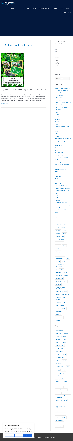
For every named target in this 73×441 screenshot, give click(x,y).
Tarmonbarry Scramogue (61, 202)
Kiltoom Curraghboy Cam (61, 157)
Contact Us (65, 12)
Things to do (58, 207)
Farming (57, 136)
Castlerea (57, 119)
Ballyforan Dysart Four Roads (62, 107)
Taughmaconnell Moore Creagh (63, 205)
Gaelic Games (58, 145)
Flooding (64, 252)
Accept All (27, 435)
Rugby (56, 193)
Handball (57, 148)
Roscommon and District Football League (61, 288)
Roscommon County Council (62, 294)
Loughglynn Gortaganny (61, 169)
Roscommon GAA (60, 302)
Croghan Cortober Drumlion (62, 126)
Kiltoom (65, 272)
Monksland (58, 284)
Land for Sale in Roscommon (62, 164)
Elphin (56, 133)
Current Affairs (58, 129)
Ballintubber (58, 224)
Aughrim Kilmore (59, 95)
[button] (20, 8)
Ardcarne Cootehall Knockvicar (62, 88)
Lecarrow (66, 275)
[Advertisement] (36, 25)
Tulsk (66, 317)
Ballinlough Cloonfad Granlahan (63, 102)
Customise (9, 435)
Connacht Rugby (60, 236)
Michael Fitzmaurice (61, 281)
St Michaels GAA (59, 311)
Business (57, 114)
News (17, 8)
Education (57, 131)
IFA (56, 269)
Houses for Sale (44, 8)
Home (12, 8)
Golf (68, 258)
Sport (35, 8)
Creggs (57, 124)
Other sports (58, 183)
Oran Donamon (58, 181)
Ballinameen (58, 100)
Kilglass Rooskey (59, 155)
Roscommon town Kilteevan (62, 190)
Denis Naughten (59, 242)
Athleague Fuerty (59, 93)
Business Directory (58, 8)
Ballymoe (66, 224)
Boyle (56, 112)
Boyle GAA (63, 227)
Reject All (18, 435)
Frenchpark (58, 254)
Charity (64, 233)
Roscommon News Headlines (62, 188)
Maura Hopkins (59, 278)
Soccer (56, 195)
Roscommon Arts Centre (61, 291)
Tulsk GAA (58, 320)
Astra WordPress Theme (49, 437)
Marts (56, 171)
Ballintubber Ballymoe (6, 92)
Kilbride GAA (58, 272)
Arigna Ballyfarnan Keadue (61, 90)
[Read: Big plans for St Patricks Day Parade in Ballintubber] (12, 70)
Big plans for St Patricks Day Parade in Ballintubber (23, 90)
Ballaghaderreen (59, 97)
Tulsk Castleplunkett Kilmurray (62, 209)
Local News (16, 92)
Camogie (57, 117)
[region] (18, 430)
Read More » (4, 103)
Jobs (67, 8)
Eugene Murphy (60, 248)
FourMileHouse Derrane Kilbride (63, 138)
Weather (57, 212)
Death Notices (27, 8)
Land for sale (59, 275)
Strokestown (58, 200)
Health (56, 150)
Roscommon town (60, 305)
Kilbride (61, 269)
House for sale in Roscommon (61, 265)
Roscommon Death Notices (62, 185)
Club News (57, 121)
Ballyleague (58, 109)
